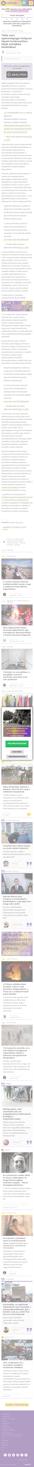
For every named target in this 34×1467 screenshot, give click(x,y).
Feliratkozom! (17, 743)
